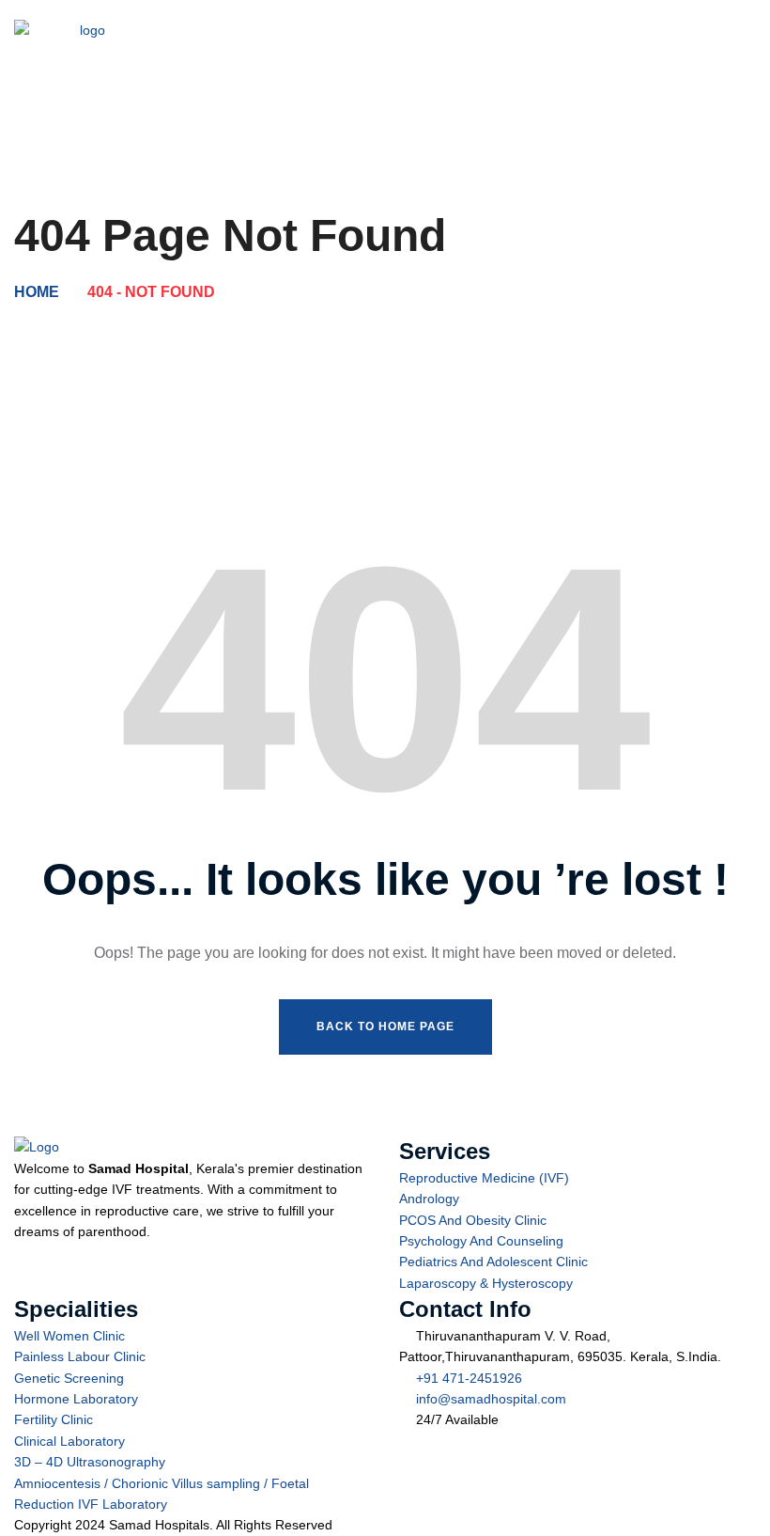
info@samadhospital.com (491, 1398)
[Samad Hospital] (84, 47)
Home (36, 292)
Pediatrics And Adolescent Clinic (493, 1261)
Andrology (429, 1198)
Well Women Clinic (69, 1335)
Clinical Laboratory (69, 1441)
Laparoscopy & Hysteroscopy (486, 1283)
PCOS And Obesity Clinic (473, 1220)
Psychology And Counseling (481, 1240)
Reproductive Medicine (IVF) (484, 1177)
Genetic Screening (69, 1378)
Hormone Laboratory (76, 1398)
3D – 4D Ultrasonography (89, 1461)
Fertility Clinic (53, 1419)
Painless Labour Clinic (80, 1356)
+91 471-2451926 (469, 1378)
